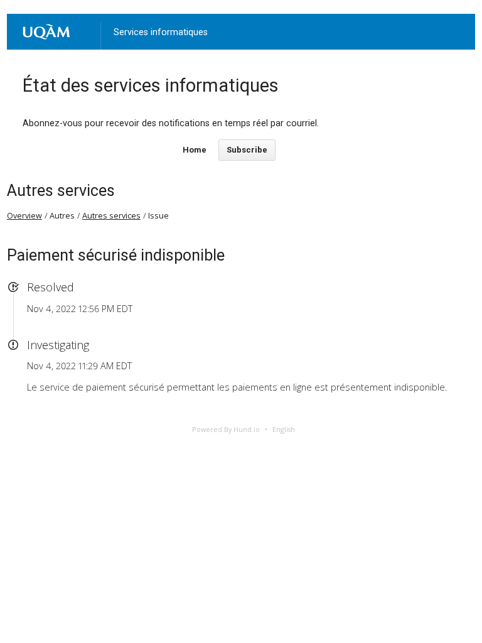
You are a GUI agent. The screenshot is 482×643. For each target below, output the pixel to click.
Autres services (61, 190)
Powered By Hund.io (226, 429)
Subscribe (247, 149)
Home (194, 149)
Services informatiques (161, 32)
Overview (24, 215)
